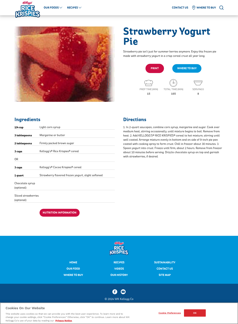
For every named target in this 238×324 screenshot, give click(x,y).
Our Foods (51, 7)
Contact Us (180, 7)
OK (195, 313)
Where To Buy (187, 68)
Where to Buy (206, 7)
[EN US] (221, 7)
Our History (119, 275)
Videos (119, 268)
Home (73, 262)
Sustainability (164, 262)
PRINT (155, 68)
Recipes (72, 7)
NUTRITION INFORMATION (59, 212)
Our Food (73, 268)
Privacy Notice (63, 320)
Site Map (165, 275)
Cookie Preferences (170, 313)
